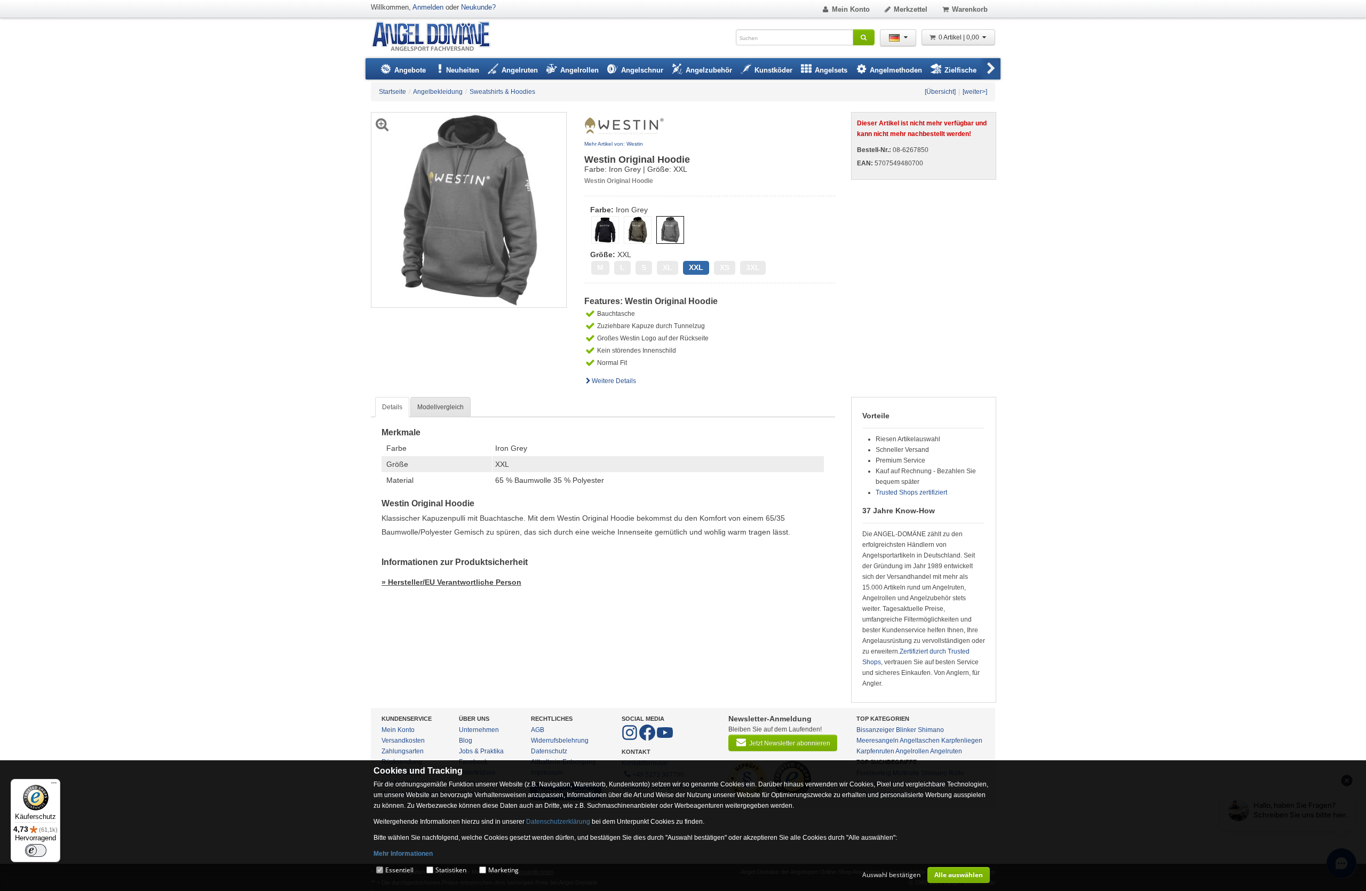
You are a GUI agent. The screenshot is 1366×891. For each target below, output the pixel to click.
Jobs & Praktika (481, 751)
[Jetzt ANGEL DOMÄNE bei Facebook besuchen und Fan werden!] (630, 738)
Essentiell (399, 869)
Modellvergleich (440, 407)
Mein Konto (851, 9)
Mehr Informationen (403, 853)
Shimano (931, 730)
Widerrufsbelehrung (560, 740)
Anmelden (427, 7)
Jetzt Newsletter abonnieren (789, 743)
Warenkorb (970, 9)
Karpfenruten (875, 751)
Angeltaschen (920, 740)
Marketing (503, 869)
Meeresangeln (877, 740)
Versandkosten (403, 740)
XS (724, 268)
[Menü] (53, 785)
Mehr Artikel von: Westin (613, 144)
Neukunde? (478, 7)
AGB (537, 730)
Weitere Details (614, 381)
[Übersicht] (940, 92)
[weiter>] (975, 92)
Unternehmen (479, 730)
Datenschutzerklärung (558, 821)
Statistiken (450, 869)
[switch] (35, 850)
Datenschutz (549, 751)
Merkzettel (910, 9)
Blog (465, 740)
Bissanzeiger (875, 730)
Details (392, 407)
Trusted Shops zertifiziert (911, 492)
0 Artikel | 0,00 (960, 37)
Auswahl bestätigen (891, 874)
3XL (753, 268)
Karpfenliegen (961, 740)
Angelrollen (912, 751)
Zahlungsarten (403, 751)
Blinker (906, 730)
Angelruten (946, 751)
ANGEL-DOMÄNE (436, 37)
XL (667, 268)
